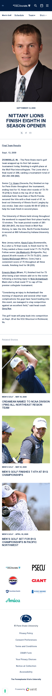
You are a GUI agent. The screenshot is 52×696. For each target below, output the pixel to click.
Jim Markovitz (23, 252)
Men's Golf (7, 397)
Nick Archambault (39, 279)
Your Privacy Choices (26, 660)
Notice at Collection (26, 666)
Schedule (19, 16)
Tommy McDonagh (11, 259)
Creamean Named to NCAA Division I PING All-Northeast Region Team (26, 405)
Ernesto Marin (9, 273)
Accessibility (26, 672)
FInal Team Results (11, 146)
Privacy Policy (26, 633)
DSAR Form (26, 653)
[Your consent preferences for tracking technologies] (5, 691)
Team (31, 16)
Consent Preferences (26, 640)
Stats (42, 16)
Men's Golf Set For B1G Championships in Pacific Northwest (19, 542)
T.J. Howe (14, 183)
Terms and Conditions (26, 646)
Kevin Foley (27, 243)
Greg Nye (6, 309)
